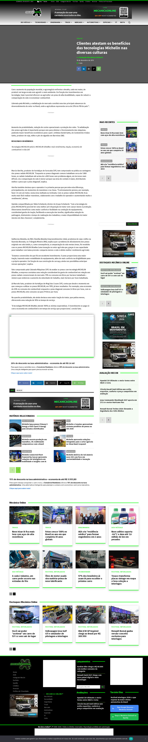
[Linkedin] (84, 69)
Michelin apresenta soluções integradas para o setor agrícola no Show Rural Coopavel (79, 441)
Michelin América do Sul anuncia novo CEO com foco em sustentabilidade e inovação (79, 457)
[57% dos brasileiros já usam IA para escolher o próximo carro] (91, 559)
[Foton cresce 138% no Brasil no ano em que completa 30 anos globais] (131, 147)
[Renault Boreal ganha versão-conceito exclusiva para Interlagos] (124, 615)
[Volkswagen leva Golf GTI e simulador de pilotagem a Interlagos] (131, 288)
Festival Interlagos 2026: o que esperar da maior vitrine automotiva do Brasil (123, 699)
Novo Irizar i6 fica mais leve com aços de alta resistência (23, 534)
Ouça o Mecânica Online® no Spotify (124, 717)
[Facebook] (79, 69)
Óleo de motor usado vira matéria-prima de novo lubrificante (56, 578)
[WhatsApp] (99, 69)
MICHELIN (19, 390)
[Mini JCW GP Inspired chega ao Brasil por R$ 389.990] (91, 615)
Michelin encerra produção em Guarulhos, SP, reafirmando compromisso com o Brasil (34, 441)
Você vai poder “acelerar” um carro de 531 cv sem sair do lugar (112, 275)
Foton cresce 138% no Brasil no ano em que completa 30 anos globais (112, 150)
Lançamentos (83, 661)
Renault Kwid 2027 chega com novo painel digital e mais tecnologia (89, 677)
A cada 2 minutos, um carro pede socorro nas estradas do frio (23, 578)
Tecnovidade (84, 572)
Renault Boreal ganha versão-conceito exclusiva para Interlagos (122, 635)
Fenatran (27, 451)
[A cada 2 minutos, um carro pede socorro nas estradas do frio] (24, 559)
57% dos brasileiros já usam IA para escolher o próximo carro (90, 578)
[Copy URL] (94, 69)
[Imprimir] (89, 69)
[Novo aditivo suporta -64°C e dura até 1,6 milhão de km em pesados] (124, 515)
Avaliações (82, 692)
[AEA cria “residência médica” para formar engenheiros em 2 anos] (131, 163)
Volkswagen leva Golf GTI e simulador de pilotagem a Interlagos (112, 292)
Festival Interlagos (110, 270)
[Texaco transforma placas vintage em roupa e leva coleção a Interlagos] (124, 559)
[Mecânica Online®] (33, 12)
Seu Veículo (28, 421)
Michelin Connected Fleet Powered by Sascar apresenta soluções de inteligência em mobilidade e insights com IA (34, 458)
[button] (129, 22)
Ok (131, 739)
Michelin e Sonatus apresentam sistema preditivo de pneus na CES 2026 (79, 426)
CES (68, 421)
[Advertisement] (50, 118)
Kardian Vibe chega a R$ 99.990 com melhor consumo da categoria (90, 669)
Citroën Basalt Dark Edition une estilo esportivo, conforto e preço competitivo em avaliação (118, 391)
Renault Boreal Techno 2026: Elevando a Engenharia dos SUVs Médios (116, 410)
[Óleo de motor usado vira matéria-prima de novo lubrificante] (57, 559)
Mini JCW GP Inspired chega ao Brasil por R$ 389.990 (89, 634)
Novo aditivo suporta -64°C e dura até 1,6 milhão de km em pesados (121, 535)
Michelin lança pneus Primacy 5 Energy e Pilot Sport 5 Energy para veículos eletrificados (35, 426)
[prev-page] (12, 470)
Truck (80, 38)
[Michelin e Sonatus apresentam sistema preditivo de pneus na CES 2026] (60, 425)
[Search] (102, 687)
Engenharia (106, 161)
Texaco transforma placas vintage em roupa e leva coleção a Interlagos (123, 580)
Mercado (27, 436)
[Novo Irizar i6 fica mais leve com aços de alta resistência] (131, 132)
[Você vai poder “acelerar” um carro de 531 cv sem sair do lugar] (131, 272)
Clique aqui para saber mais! (21, 373)
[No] (145, 739)
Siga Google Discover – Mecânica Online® (125, 708)
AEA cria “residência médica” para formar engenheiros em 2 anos (113, 166)
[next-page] (18, 470)
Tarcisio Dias (116, 692)
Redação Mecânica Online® (91, 57)
